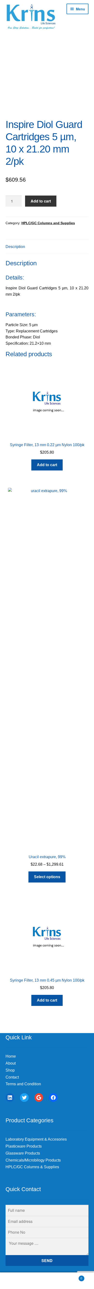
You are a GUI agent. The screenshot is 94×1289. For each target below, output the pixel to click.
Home (11, 1056)
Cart (72, 1277)
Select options (47, 877)
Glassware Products (23, 1153)
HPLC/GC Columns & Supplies (32, 1167)
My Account (15, 1281)
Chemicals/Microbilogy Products (33, 1160)
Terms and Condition (23, 1084)
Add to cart (41, 201)
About (11, 1063)
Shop (10, 1070)
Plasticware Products (24, 1146)
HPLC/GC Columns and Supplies (48, 223)
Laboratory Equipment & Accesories (36, 1139)
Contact (12, 1077)
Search (47, 1281)
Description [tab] (15, 247)
